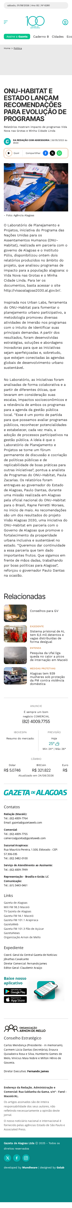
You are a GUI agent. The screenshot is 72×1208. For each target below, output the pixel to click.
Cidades (58, 36)
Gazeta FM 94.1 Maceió (18, 916)
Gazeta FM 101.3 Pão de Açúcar (24, 929)
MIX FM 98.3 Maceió (16, 907)
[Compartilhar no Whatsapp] (59, 153)
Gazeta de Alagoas (15, 902)
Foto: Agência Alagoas (20, 215)
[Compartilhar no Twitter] (52, 153)
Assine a (17, 36)
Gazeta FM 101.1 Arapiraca (21, 920)
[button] (65, 22)
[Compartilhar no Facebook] (45, 153)
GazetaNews (12, 933)
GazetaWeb (11, 924)
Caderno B (41, 36)
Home (7, 48)
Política (18, 48)
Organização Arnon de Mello (22, 937)
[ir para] (46, 990)
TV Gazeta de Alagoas (17, 911)
